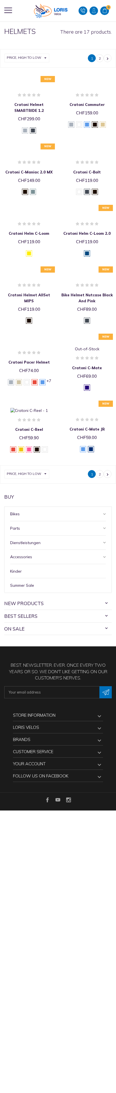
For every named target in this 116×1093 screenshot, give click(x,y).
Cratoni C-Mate (87, 368)
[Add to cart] (23, 78)
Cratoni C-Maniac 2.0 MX (29, 172)
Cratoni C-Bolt (87, 172)
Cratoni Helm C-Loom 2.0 (87, 233)
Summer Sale (22, 585)
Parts (15, 528)
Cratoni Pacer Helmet (29, 362)
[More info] (35, 78)
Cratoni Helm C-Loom (29, 233)
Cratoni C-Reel (29, 429)
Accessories (21, 556)
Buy (9, 497)
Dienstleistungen (25, 542)
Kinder (16, 571)
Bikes (15, 513)
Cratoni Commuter (87, 104)
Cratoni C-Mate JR (87, 429)
